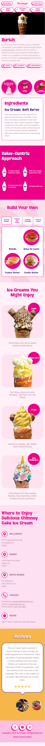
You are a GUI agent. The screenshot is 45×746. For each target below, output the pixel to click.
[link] (7, 3)
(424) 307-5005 (20, 607)
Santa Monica (35, 65)
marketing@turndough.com (22, 601)
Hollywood (21, 65)
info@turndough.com (16, 604)
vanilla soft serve (8, 50)
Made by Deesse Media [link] (22, 737)
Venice (8, 65)
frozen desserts (25, 58)
